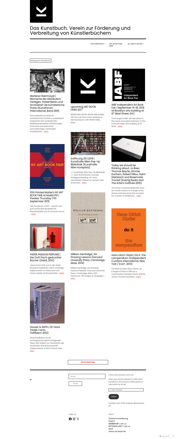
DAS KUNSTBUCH (97, 44)
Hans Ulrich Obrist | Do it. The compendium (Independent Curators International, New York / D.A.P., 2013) (128, 259)
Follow (113, 396)
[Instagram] (74, 419)
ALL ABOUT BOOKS (135, 44)
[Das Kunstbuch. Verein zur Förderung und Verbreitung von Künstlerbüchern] (88, 11)
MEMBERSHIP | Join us (117, 424)
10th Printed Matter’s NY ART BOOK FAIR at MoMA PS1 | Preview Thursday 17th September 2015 (46, 197)
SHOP (111, 429)
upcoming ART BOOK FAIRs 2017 (83, 108)
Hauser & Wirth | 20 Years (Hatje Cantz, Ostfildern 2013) (45, 330)
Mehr (46, 131)
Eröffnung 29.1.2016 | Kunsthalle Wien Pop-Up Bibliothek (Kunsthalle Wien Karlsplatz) (85, 163)
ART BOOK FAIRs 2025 (115, 45)
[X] (77, 419)
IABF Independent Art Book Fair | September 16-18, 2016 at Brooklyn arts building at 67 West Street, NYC (127, 109)
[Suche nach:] (87, 376)
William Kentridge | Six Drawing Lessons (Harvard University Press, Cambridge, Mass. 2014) (88, 259)
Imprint (112, 421)
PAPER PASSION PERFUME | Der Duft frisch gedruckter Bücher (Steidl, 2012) (45, 257)
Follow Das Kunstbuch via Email (121, 375)
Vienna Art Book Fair (117, 431)
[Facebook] (70, 419)
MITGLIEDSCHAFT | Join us (119, 426)
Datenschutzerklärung (118, 418)
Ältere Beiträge (88, 362)
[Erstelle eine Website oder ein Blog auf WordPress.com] (30, 379)
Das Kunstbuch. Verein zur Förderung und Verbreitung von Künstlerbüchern (80, 30)
